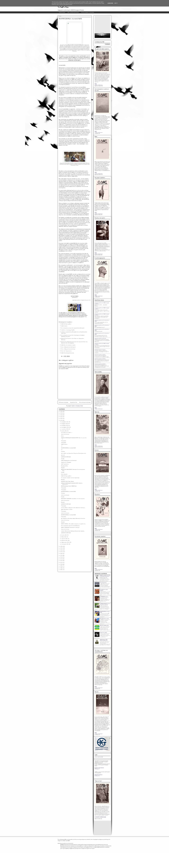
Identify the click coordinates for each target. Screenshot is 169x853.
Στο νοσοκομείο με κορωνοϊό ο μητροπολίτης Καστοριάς (72, 328)
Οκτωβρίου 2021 (64, 425)
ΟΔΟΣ (96, 83)
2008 (61, 567)
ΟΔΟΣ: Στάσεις (64, 326)
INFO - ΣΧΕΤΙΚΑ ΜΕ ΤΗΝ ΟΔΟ (73, 12)
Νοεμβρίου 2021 (64, 423)
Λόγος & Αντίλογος (65, 434)
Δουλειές (63, 455)
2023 (61, 416)
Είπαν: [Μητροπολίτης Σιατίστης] (68, 349)
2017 (61, 551)
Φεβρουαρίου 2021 (65, 542)
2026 (61, 411)
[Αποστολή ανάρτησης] (62, 356)
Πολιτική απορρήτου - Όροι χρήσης (87, 12)
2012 (61, 560)
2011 (61, 562)
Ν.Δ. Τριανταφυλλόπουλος (99, 767)
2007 (61, 569)
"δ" (61, 446)
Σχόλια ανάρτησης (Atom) (77, 405)
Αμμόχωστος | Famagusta (66, 462)
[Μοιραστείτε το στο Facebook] (68, 356)
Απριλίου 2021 (64, 538)
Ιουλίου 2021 (64, 430)
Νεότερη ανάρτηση (63, 402)
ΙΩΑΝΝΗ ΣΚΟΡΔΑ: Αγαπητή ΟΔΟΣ (68, 447)
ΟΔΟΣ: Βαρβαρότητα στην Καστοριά (69, 460)
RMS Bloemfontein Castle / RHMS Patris (69, 486)
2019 (61, 548)
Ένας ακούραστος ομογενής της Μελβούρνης (70, 525)
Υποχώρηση (63, 440)
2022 (61, 418)
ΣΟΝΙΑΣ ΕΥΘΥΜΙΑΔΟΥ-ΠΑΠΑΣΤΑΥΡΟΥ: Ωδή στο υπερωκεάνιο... (71, 483)
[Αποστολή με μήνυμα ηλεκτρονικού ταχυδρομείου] (64, 356)
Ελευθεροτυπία (97, 775)
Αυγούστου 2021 (64, 429)
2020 (61, 546)
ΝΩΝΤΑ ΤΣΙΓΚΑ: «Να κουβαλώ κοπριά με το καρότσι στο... (73, 523)
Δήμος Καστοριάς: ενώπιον (66, 509)
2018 (61, 550)
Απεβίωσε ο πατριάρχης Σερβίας (68, 330)
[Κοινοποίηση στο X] (66, 356)
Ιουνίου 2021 (64, 535)
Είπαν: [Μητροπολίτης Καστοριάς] (68, 347)
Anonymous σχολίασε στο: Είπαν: (100, 349)
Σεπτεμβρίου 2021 (65, 427)
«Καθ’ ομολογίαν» (65, 464)
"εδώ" (85, 316)
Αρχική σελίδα (73, 402)
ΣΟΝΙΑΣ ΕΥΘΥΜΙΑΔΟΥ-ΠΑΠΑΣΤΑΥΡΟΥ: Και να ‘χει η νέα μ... (73, 438)
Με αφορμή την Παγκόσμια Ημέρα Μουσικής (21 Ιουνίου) (73, 518)
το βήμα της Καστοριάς (99, 84)
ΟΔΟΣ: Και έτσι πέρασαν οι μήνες (68, 345)
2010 (61, 564)
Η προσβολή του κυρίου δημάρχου (104, 590)
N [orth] (62, 458)
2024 (61, 415)
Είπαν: (62, 436)
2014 (61, 557)
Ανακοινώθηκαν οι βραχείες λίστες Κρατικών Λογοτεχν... (73, 507)
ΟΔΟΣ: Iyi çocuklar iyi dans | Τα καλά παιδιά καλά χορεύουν (105, 576)
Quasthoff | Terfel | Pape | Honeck (67, 481)
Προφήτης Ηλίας (64, 465)
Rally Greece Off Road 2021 (104, 625)
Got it (116, 3)
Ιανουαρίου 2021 (65, 544)
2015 (61, 555)
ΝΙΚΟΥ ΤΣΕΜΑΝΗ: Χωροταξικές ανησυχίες (70, 527)
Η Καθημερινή (97, 768)
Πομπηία (63, 467)
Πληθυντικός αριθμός (103, 632)
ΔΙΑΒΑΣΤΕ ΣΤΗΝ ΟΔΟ (66, 456)
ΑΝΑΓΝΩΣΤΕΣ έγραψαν (104, 596)
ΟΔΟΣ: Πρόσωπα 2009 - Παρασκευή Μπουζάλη (104, 640)
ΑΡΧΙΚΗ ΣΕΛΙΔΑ (62, 12)
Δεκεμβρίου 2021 (65, 421)
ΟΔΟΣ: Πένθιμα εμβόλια (66, 324)
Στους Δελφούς (64, 474)
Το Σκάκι (63, 451)
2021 (61, 420)
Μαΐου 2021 (63, 536)
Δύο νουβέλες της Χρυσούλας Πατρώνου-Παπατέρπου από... (73, 453)
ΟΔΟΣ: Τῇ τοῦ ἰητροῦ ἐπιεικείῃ (67, 353)
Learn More (110, 3)
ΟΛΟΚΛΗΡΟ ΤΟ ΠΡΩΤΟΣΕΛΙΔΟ (100, 817)
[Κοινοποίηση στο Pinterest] (69, 356)
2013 (61, 558)
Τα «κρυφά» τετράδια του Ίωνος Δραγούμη (70, 477)
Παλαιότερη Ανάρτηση (84, 402)
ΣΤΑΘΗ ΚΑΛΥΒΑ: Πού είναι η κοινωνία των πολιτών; (105, 604)
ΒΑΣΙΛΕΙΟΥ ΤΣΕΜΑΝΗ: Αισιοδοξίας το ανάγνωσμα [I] (72, 498)
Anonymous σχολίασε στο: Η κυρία (100, 338)
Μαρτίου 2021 (64, 540)
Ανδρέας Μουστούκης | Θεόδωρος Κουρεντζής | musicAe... (73, 531)
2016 (61, 553)
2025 (61, 413)
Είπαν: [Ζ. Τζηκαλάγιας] (66, 351)
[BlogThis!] (65, 356)
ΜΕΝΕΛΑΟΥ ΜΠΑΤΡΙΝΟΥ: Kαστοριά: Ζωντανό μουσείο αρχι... (73, 470)
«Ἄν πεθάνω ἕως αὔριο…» (66, 432)
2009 (61, 566)
